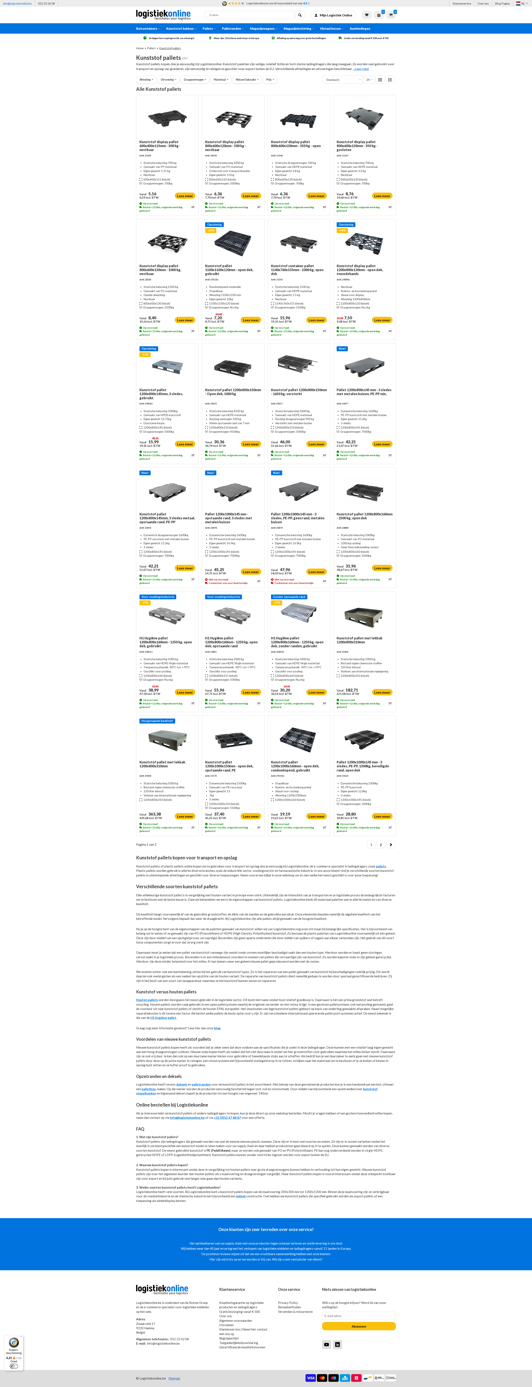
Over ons (483, 3)
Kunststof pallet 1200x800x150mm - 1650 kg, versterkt (299, 392)
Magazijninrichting (297, 28)
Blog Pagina (502, 3)
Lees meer (185, 196)
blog (217, 1028)
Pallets (208, 28)
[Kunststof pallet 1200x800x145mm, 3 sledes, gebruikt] (167, 367)
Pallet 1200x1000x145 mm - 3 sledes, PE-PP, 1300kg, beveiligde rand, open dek (363, 766)
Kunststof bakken (180, 28)
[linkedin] (337, 1344)
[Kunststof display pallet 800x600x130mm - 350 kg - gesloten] (365, 119)
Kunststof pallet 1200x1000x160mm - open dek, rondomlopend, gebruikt (295, 766)
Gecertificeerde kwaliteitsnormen (242, 1347)
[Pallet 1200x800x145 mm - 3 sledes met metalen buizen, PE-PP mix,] (365, 367)
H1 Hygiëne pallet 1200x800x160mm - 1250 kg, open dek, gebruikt (165, 642)
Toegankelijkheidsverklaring (238, 1343)
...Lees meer (361, 69)
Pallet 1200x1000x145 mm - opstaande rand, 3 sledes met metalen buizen (228, 518)
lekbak (241, 1196)
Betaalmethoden (289, 1307)
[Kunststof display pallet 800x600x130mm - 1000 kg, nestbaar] (167, 243)
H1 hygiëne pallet (163, 1018)
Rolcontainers (146, 28)
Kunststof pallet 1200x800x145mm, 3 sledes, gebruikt (161, 394)
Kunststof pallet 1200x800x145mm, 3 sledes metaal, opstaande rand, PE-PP (167, 518)
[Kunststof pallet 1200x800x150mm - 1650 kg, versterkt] (299, 367)
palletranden (201, 1084)
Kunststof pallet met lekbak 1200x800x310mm (359, 640)
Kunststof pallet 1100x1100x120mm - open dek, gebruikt (229, 270)
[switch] (14, 1366)
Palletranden (231, 28)
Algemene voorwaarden (235, 1320)
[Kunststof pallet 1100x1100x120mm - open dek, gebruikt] (233, 243)
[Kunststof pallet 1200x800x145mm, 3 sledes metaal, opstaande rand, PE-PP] (167, 491)
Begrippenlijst (229, 1338)
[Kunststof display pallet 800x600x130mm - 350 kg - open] (299, 119)
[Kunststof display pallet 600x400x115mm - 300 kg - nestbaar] (167, 119)
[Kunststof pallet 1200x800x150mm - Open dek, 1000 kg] (233, 367)
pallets (381, 866)
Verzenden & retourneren (295, 1311)
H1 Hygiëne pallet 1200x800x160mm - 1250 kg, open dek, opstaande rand (231, 642)
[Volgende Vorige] (391, 844)
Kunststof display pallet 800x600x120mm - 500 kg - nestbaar (225, 146)
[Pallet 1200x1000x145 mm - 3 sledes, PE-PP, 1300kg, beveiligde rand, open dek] (365, 739)
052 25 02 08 (46, 3)
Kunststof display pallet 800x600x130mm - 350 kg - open (296, 144)
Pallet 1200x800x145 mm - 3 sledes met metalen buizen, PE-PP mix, (364, 392)
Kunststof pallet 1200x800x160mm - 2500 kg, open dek (365, 516)
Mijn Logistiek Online (336, 15)
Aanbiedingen (360, 28)
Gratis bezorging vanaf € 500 (239, 1311)
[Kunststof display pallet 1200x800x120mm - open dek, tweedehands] (365, 243)
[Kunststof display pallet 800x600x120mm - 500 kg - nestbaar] (233, 119)
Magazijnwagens (262, 28)
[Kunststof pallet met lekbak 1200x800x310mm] (365, 615)
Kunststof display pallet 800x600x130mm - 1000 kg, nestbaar (160, 270)
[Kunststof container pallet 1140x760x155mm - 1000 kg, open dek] (299, 243)
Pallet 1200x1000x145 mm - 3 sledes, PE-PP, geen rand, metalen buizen (297, 518)
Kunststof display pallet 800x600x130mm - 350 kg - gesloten (357, 146)
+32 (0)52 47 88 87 (227, 1117)
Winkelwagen (391, 15)
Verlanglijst (367, 15)
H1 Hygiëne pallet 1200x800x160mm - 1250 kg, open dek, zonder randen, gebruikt (297, 642)
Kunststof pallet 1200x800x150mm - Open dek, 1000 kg (233, 392)
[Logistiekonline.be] (167, 15)
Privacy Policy (288, 1303)
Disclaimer (226, 1325)
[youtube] (326, 1344)
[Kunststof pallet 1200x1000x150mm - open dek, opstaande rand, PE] (233, 739)
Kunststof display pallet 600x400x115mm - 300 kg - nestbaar (159, 146)
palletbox (149, 1089)
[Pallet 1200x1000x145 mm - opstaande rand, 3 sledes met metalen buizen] (233, 491)
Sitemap (174, 1378)
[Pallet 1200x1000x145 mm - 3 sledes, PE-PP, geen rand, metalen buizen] (299, 491)
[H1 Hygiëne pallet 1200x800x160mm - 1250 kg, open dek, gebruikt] (167, 615)
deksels (181, 1084)
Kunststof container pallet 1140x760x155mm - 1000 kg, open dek (297, 270)
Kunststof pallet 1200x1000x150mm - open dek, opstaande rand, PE (229, 766)
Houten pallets (147, 1000)
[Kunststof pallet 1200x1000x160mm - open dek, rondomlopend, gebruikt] (299, 739)
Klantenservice (462, 3)
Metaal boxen (330, 28)
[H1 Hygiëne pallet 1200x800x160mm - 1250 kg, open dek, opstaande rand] (233, 615)
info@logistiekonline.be (17, 3)
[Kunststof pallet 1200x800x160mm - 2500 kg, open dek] (365, 491)
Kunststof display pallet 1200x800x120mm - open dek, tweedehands (360, 270)
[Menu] (20, 1337)
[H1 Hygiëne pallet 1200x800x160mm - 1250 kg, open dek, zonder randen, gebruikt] (299, 615)
